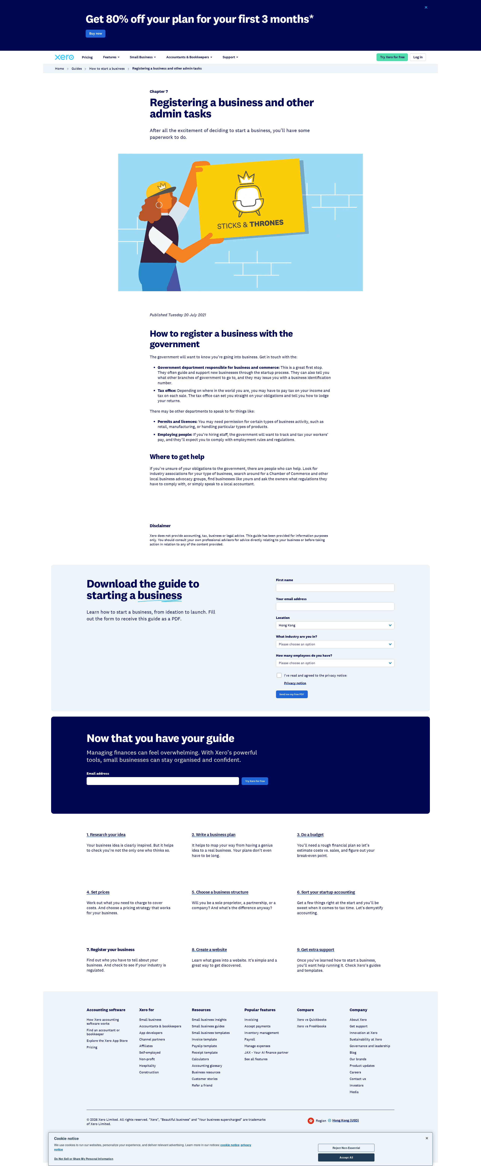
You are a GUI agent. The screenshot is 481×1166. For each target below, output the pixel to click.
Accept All (346, 1157)
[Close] (427, 1138)
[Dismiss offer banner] (426, 7)
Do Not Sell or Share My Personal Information (83, 1159)
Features (109, 57)
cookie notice (230, 1145)
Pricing (87, 57)
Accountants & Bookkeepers (187, 57)
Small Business (141, 57)
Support (229, 57)
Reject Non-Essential (346, 1148)
